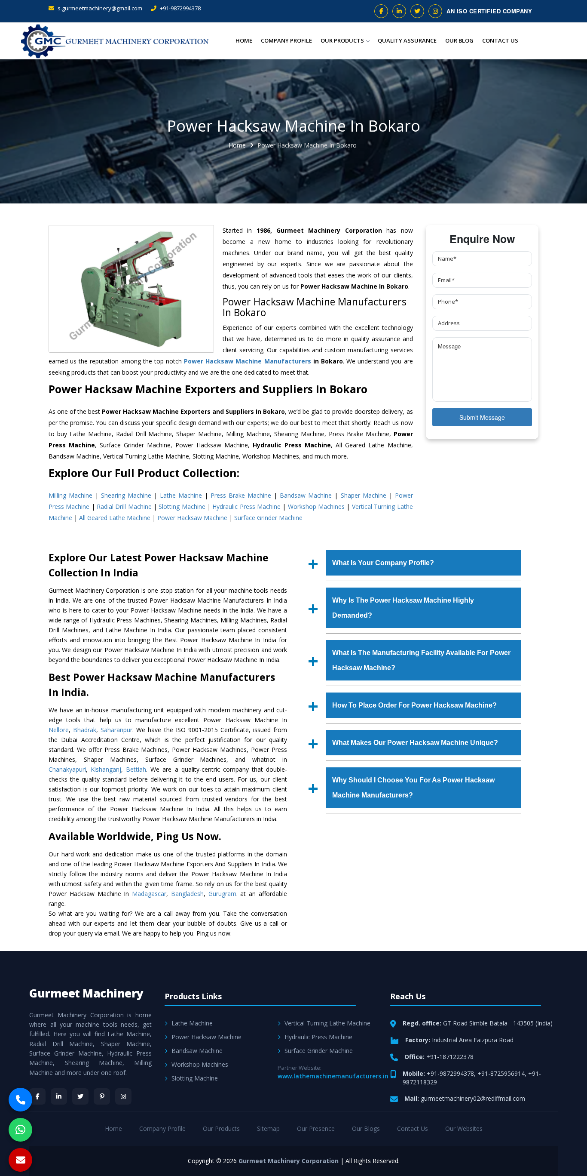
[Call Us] (20, 1099)
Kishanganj (106, 769)
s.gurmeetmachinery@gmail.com (99, 8)
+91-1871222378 (450, 1057)
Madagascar (149, 894)
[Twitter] (80, 1096)
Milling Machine (70, 495)
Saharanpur (116, 730)
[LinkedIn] (59, 1096)
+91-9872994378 (180, 8)
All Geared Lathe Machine (114, 518)
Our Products (342, 40)
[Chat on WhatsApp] (20, 1130)
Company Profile (286, 40)
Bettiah (136, 769)
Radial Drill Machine (124, 506)
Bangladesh (187, 894)
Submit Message (482, 417)
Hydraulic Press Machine (246, 506)
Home (243, 40)
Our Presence (316, 1128)
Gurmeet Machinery (86, 993)
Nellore (59, 730)
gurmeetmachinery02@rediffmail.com (473, 1098)
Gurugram (222, 894)
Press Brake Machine (241, 495)
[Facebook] (37, 1096)
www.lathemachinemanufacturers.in (333, 1076)
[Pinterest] (102, 1096)
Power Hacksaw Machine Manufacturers (247, 361)
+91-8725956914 (501, 1073)
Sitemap (268, 1128)
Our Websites (464, 1128)
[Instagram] (123, 1096)
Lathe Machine (181, 495)
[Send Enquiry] (20, 1160)
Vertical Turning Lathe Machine (327, 1023)
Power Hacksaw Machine (192, 518)
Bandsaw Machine (306, 495)
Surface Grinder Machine (268, 518)
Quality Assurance (407, 40)
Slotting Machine (182, 506)
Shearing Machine (126, 495)
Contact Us (500, 40)
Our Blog (459, 40)
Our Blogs (366, 1128)
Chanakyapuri (67, 769)
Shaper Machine (363, 495)
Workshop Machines (316, 506)
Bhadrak (84, 730)
